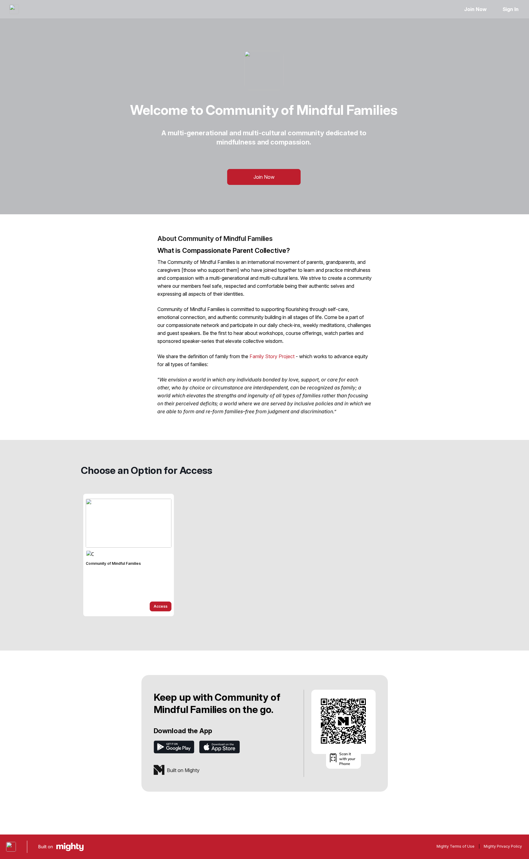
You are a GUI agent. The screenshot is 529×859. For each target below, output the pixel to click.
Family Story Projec (271, 356)
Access (160, 606)
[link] (128, 555)
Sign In (511, 9)
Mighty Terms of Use (456, 846)
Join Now (475, 9)
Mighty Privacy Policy (503, 846)
